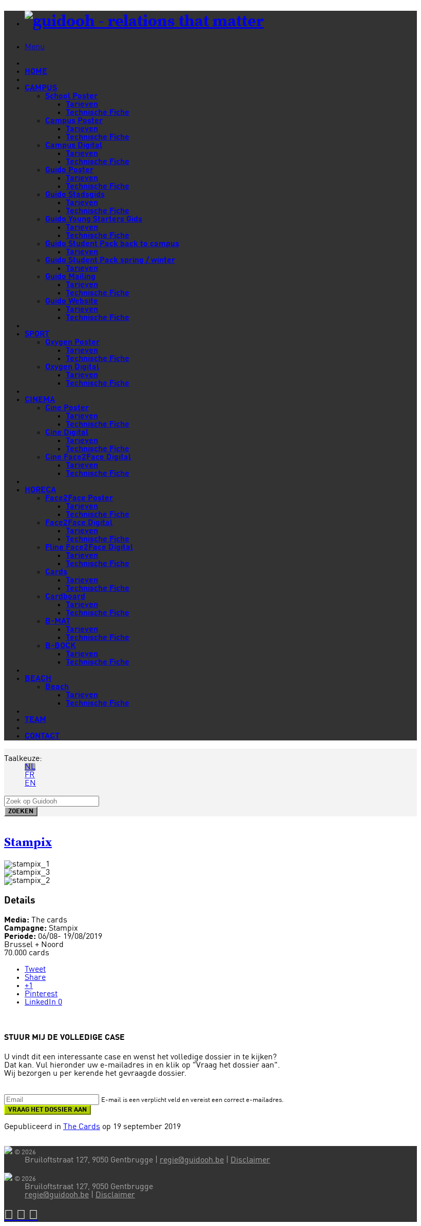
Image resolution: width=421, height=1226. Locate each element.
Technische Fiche (97, 113)
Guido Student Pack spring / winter (110, 260)
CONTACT (42, 736)
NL (30, 767)
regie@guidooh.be (192, 1160)
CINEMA (40, 400)
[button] (10, 1216)
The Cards (81, 1127)
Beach (57, 687)
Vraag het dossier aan (47, 1110)
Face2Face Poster (79, 498)
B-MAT (57, 621)
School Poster (71, 96)
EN (30, 783)
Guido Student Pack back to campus (112, 244)
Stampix (28, 842)
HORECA (40, 490)
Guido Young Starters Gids (93, 219)
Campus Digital (73, 146)
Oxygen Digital (72, 367)
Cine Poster (67, 408)
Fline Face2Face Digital (89, 548)
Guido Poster (69, 170)
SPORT (37, 334)
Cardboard (65, 597)
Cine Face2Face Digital (88, 457)
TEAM (35, 720)
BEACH (38, 679)
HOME (36, 72)
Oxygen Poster (72, 342)
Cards (56, 572)
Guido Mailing (70, 277)
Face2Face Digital (78, 523)
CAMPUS (41, 88)
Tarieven (82, 105)
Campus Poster (74, 121)
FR (30, 775)
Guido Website (71, 301)
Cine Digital (66, 433)
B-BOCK (60, 646)
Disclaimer (250, 1160)
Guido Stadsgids (75, 195)
